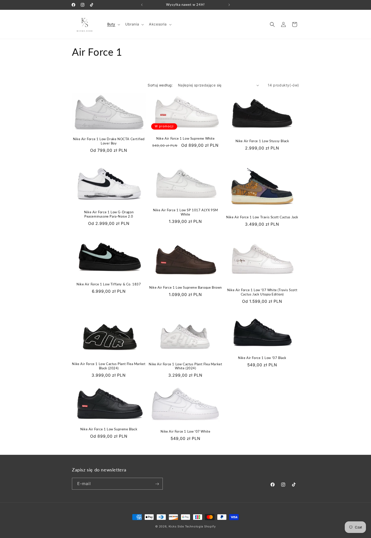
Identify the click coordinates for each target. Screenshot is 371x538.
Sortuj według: (160, 85)
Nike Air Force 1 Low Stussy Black (262, 141)
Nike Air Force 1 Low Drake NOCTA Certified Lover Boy (109, 141)
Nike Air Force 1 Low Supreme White (185, 138)
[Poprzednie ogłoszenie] (141, 5)
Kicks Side (176, 526)
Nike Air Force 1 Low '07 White (185, 431)
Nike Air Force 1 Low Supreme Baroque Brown (185, 287)
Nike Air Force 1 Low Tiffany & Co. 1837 (108, 284)
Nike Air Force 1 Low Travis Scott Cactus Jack (262, 217)
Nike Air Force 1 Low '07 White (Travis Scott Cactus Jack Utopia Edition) (262, 292)
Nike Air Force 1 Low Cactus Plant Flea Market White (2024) (185, 366)
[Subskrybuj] (157, 484)
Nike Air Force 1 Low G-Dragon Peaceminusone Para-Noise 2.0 (109, 214)
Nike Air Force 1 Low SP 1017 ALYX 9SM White (185, 212)
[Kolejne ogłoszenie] (229, 5)
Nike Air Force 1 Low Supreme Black (108, 429)
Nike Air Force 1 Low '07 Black (262, 358)
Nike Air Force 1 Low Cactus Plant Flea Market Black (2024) (108, 366)
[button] (113, 24)
